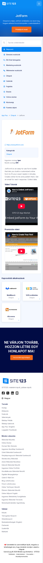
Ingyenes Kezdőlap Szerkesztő (13, 449)
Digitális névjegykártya (10, 474)
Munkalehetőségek (12, 522)
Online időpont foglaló (10, 493)
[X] (8, 393)
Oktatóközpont (7, 519)
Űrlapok (13, 115)
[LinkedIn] (12, 393)
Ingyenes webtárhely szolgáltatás (14, 497)
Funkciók (5, 414)
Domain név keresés (9, 446)
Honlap (4, 408)
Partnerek (5, 525)
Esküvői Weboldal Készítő (11, 465)
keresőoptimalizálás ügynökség (13, 503)
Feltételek (12, 554)
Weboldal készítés (8, 440)
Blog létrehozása (8, 481)
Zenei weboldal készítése (11, 462)
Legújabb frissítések (9, 430)
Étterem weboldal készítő (11, 490)
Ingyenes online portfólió (11, 468)
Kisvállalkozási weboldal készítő (13, 471)
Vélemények (6, 417)
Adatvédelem (20, 554)
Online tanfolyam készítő (11, 487)
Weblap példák (7, 420)
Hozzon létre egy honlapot (21, 357)
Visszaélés (29, 554)
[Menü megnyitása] (39, 3)
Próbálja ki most (22, 30)
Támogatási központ (9, 516)
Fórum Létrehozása (9, 484)
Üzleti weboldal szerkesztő (11, 452)
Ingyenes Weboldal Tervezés (12, 500)
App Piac (5, 115)
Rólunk (4, 513)
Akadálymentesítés (22, 556)
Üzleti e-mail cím (8, 478)
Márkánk (5, 532)
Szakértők (5, 528)
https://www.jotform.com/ (15, 145)
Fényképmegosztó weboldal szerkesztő (16, 455)
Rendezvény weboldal (10, 459)
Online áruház (6, 443)
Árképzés (5, 411)
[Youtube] (17, 393)
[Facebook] (3, 393)
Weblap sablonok (8, 424)
